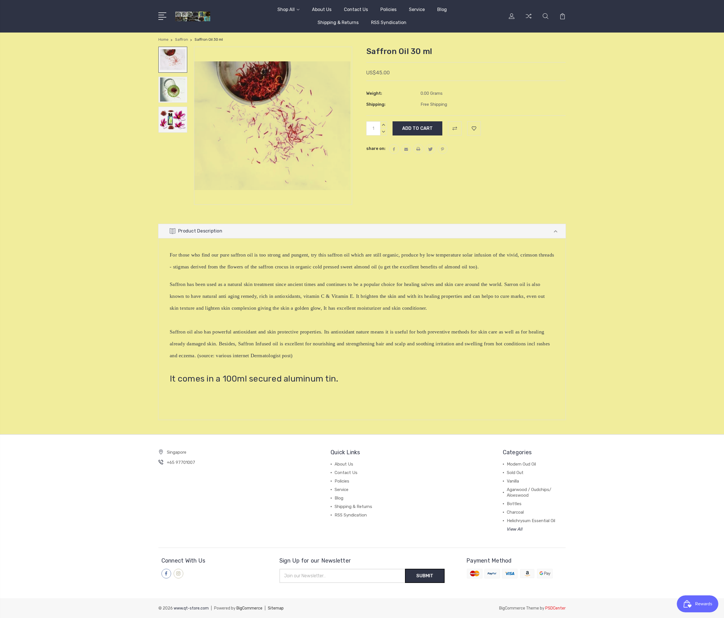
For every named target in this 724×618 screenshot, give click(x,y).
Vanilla (513, 481)
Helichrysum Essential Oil (531, 520)
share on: (375, 148)
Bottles (514, 503)
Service (417, 9)
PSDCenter (555, 608)
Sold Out (515, 472)
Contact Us (356, 9)
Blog (442, 9)
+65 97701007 (181, 462)
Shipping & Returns (338, 22)
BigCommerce (249, 608)
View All (515, 529)
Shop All (286, 9)
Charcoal (515, 512)
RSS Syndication (388, 22)
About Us (321, 9)
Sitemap (276, 608)
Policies (388, 9)
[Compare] (528, 19)
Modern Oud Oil (521, 464)
